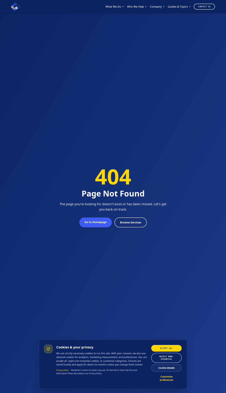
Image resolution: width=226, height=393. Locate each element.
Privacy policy (62, 370)
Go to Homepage (96, 222)
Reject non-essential (166, 357)
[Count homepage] (16, 7)
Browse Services (130, 222)
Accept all (166, 348)
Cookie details (166, 367)
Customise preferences (166, 378)
